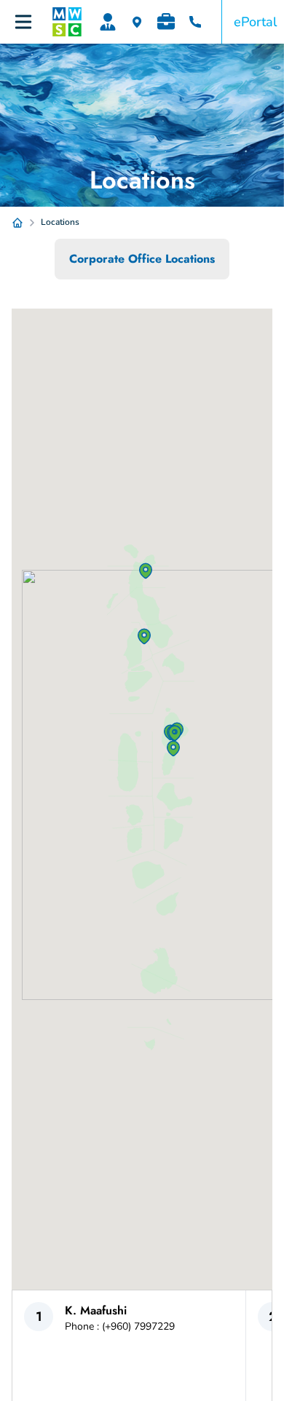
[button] (173, 748)
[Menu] (23, 21)
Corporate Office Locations (142, 258)
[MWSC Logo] (67, 21)
